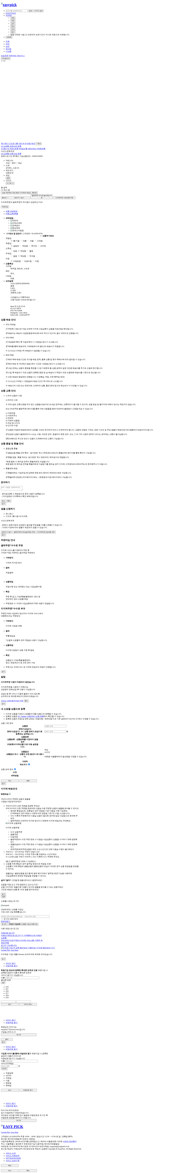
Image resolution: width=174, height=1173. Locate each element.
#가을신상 (5, 149)
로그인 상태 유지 (11, 919)
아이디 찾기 (11, 963)
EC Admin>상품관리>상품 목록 (31, 716)
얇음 (15, 256)
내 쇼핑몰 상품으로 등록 (11, 154)
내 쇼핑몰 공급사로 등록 (11, 146)
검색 (30, 11)
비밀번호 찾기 (12, 966)
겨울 (32, 241)
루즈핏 (34, 246)
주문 (12, 21)
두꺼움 (32, 256)
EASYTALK (11, 13)
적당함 (25, 246)
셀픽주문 (42, 197)
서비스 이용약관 (12, 1156)
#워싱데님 (32, 149)
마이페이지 (6, 58)
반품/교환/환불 (12, 214)
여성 (7, 44)
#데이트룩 (14, 149)
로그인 (4, 924)
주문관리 (13, 56)
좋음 (31, 251)
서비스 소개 (11, 1153)
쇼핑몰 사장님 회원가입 (23, 924)
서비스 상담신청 (12, 1161)
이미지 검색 (38, 11)
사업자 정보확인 (70, 1141)
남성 (7, 46)
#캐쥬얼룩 (41, 149)
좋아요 (4, 198)
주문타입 (5, 207)
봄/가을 (16, 241)
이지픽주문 (64, 198)
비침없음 (17, 261)
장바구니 (21, 56)
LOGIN (9, 37)
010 (3, 983)
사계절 (40, 241)
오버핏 (43, 246)
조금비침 (28, 261)
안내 (12, 29)
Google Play (5, 950)
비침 (37, 261)
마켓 (7, 41)
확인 (8, 501)
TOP (3, 897)
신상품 (8, 51)
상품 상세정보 (12, 211)
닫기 (9, 1004)
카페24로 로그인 (21, 939)
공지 (12, 23)
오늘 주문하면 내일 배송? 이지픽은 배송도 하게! (19, 193)
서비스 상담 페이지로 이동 (12, 701)
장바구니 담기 (19, 198)
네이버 (4, 1069)
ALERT (9, 15)
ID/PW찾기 (5, 921)
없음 (15, 251)
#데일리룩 (23, 149)
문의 (12, 26)
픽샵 (33, 144)
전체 (12, 18)
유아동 (8, 49)
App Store (14, 950)
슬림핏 (16, 246)
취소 (3, 501)
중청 (8, 178)
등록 (28, 781)
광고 (12, 32)
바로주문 (5, 56)
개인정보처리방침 (13, 1158)
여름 (25, 241)
